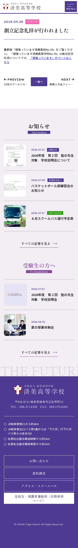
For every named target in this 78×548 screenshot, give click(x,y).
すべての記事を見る (35, 243)
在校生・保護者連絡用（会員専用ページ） (39, 498)
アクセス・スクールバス (39, 486)
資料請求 (39, 473)
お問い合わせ (39, 461)
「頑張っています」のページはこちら (38, 60)
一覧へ (39, 81)
